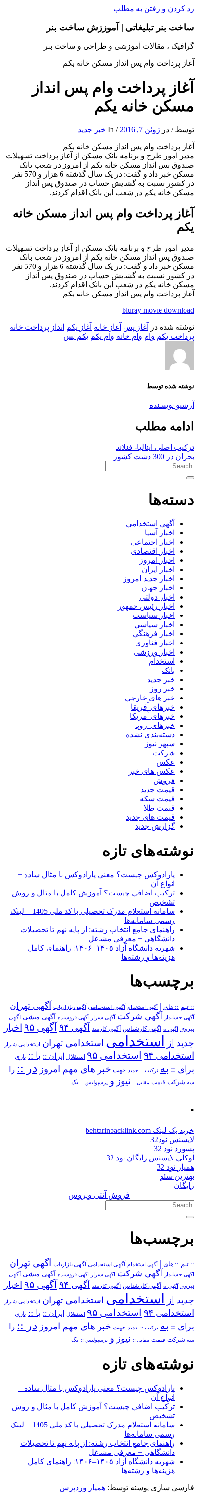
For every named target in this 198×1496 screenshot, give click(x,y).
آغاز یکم (79, 327)
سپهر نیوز (160, 744)
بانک (168, 670)
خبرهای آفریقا (153, 707)
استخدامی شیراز (22, 1044)
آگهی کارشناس (142, 1028)
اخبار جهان (158, 588)
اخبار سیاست (154, 615)
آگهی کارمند (106, 1028)
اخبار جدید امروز (149, 578)
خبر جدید (92, 130)
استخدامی (135, 1041)
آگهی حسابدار (179, 1017)
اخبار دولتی (157, 597)
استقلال (75, 1056)
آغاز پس (135, 327)
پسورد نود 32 (174, 1149)
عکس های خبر (151, 771)
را (12, 1069)
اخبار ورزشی (154, 652)
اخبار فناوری (155, 643)
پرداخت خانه (29, 327)
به (164, 1069)
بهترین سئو (177, 1176)
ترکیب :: (149, 1070)
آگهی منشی (39, 1017)
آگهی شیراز (103, 1017)
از (170, 1042)
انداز (57, 327)
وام (149, 336)
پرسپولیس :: (94, 1082)
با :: (34, 1056)
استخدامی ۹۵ (114, 1055)
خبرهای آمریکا (152, 716)
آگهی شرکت (139, 1016)
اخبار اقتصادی (153, 551)
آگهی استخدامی (150, 523)
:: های (171, 1007)
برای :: (182, 1069)
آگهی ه (170, 1029)
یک (75, 1082)
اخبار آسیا (160, 533)
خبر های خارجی (150, 698)
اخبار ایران (158, 569)
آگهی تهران (30, 1006)
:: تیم (187, 1007)
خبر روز (162, 689)
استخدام (162, 661)
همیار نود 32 (175, 1167)
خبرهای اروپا (155, 725)
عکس (165, 762)
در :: (27, 1068)
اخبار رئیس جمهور (146, 606)
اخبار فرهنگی (154, 633)
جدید (133, 1070)
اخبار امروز (157, 560)
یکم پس (75, 336)
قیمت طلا (159, 808)
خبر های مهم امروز (75, 1069)
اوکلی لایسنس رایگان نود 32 (150, 1158)
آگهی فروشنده (73, 1017)
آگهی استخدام (142, 1007)
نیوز (123, 1081)
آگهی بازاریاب (69, 1007)
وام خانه (129, 336)
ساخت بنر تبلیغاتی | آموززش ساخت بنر (120, 27)
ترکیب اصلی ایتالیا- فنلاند (155, 447)
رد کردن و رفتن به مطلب (153, 8)
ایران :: (53, 1056)
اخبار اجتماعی (153, 542)
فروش (164, 780)
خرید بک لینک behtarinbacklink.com (140, 1130)
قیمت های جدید (150, 817)
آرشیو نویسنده (171, 405)
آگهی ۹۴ (74, 1027)
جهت (119, 1070)
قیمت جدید (157, 789)
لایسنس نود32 (172, 1139)
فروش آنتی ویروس (99, 1195)
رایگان (184, 1185)
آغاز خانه (107, 327)
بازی (20, 1056)
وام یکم (102, 336)
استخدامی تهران (73, 1043)
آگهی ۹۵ (40, 1027)
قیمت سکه (157, 799)
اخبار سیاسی (154, 624)
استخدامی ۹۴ (169, 1055)
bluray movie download (158, 310)
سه (190, 1082)
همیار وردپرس (82, 1487)
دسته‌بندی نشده (150, 734)
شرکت (164, 753)
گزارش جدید (155, 826)
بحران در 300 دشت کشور (153, 456)
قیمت (158, 1082)
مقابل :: (141, 1082)
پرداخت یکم (175, 336)
